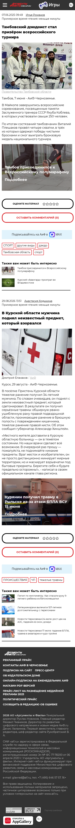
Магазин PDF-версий (19, 685)
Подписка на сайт (17, 670)
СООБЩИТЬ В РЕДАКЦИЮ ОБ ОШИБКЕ (30, 704)
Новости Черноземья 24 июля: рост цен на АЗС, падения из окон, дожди (41, 620)
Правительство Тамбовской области (26, 91)
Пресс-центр (44, 670)
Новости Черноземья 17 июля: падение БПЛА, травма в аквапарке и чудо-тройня (43, 632)
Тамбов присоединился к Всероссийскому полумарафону (37, 169)
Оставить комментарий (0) (37, 217)
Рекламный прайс (17, 660)
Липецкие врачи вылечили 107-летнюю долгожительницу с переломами (39, 609)
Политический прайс (20, 699)
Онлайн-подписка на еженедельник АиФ (35, 680)
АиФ (33, 377)
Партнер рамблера (53, 810)
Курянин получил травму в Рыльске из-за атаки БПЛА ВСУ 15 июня (36, 502)
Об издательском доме (21, 675)
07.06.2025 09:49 (12, 15)
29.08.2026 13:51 (11, 301)
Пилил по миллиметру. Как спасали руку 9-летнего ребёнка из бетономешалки (42, 597)
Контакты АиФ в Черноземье (25, 665)
